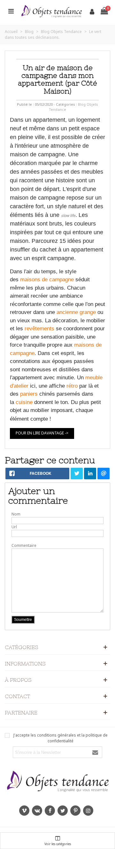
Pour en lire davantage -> (42, 433)
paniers (29, 394)
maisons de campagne (47, 279)
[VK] (37, 810)
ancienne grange (76, 312)
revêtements (39, 329)
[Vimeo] (24, 810)
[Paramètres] (11, 11)
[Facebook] (50, 810)
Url (14, 527)
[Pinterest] (75, 810)
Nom (16, 514)
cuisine (24, 402)
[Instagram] (88, 810)
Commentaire (24, 545)
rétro (72, 386)
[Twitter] (62, 810)
